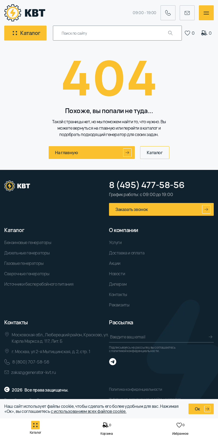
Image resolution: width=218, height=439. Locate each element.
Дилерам (118, 284)
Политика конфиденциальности (135, 389)
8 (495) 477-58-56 (147, 185)
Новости (117, 274)
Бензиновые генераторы (27, 242)
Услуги (115, 242)
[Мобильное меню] (206, 12)
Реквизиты (119, 305)
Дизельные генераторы (27, 253)
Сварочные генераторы (26, 274)
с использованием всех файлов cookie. (88, 411)
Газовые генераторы (24, 263)
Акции (114, 263)
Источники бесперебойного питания (38, 284)
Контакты (118, 294)
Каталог (154, 152)
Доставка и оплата (126, 253)
